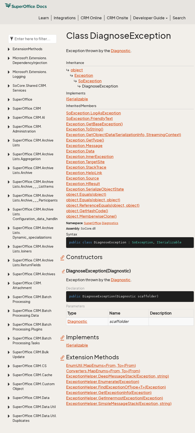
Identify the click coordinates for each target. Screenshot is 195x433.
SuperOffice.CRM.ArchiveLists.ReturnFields (33, 262)
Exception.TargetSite (85, 161)
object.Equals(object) (86, 194)
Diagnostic (121, 50)
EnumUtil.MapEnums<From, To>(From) (101, 365)
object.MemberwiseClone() (91, 216)
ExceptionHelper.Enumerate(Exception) (102, 381)
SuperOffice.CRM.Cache (32, 375)
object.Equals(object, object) (93, 199)
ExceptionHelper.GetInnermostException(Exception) (114, 398)
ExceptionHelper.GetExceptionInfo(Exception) (108, 392)
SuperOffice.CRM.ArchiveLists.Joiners (33, 248)
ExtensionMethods (27, 49)
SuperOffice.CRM (27, 108)
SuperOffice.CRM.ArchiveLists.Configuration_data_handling (35, 214)
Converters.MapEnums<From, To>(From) (103, 371)
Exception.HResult (83, 183)
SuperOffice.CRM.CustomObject (34, 386)
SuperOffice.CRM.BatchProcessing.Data (32, 313)
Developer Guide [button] (149, 17)
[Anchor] (63, 257)
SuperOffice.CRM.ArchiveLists (33, 142)
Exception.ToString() (84, 129)
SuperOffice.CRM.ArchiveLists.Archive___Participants (35, 197)
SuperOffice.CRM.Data (31, 398)
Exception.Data (80, 151)
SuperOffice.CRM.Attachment (27, 285)
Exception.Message (84, 145)
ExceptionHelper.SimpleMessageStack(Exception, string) (118, 403)
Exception (83, 75)
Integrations (65, 17)
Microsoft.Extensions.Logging (30, 74)
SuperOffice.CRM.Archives (34, 274)
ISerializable (77, 99)
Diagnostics (110, 223)
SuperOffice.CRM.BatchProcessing (32, 299)
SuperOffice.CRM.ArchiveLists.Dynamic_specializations (33, 232)
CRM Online (91, 17)
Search (179, 17)
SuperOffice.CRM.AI (29, 117)
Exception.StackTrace (86, 167)
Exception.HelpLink (84, 172)
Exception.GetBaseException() (94, 124)
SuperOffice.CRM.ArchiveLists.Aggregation (33, 156)
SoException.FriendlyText (89, 118)
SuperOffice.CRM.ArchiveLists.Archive (33, 170)
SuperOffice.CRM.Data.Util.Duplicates (35, 418)
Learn (44, 17)
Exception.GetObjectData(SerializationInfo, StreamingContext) (123, 134)
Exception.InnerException (89, 156)
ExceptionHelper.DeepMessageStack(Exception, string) (117, 376)
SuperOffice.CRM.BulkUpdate (31, 354)
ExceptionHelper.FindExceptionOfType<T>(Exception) (116, 387)
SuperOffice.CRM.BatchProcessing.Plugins (32, 326)
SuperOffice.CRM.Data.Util (34, 407)
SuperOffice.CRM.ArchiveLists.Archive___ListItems (33, 184)
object (77, 70)
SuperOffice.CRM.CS (30, 366)
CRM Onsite (117, 17)
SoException (90, 81)
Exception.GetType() (85, 140)
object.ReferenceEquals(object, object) (102, 205)
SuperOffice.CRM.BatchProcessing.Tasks (32, 340)
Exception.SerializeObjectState (95, 189)
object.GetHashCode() (87, 210)
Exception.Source (82, 178)
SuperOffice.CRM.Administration (27, 128)
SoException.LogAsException (93, 113)
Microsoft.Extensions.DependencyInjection (30, 60)
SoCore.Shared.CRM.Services (30, 88)
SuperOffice (22, 99)
